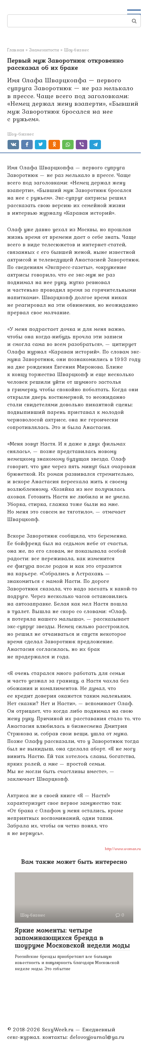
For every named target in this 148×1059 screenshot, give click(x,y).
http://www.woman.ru (123, 849)
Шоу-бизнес (20, 134)
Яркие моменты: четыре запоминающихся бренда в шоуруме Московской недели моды (72, 937)
